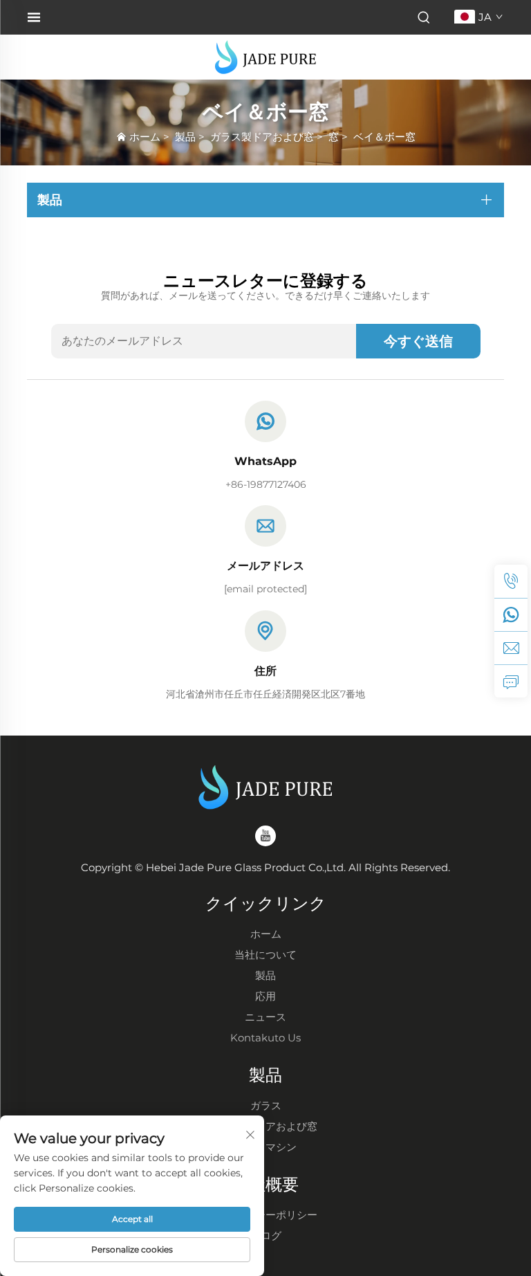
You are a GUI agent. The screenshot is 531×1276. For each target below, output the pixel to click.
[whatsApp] (511, 614)
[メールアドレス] (511, 647)
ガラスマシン (265, 1147)
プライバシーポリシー (265, 1214)
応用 (265, 996)
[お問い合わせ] (511, 681)
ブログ (265, 1235)
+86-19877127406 (265, 484)
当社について (265, 954)
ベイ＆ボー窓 (384, 136)
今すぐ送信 (418, 341)
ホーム (144, 136)
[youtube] (265, 836)
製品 (185, 136)
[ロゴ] (265, 56)
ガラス (265, 1105)
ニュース (265, 1016)
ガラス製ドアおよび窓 (262, 136)
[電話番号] (511, 581)
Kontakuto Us (265, 1037)
